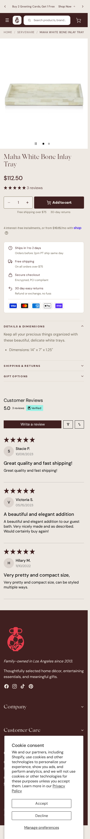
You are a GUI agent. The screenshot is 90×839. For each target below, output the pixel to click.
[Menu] (7, 20)
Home (8, 32)
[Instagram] (14, 686)
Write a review (33, 424)
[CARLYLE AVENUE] (17, 20)
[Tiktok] (22, 686)
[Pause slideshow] (35, 144)
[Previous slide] (5, 6)
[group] (44, 94)
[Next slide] (83, 6)
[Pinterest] (31, 686)
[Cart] (78, 20)
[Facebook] (6, 686)
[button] (15, 187)
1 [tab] (43, 143)
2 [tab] (49, 143)
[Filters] (68, 424)
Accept (41, 803)
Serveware (26, 32)
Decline (41, 815)
